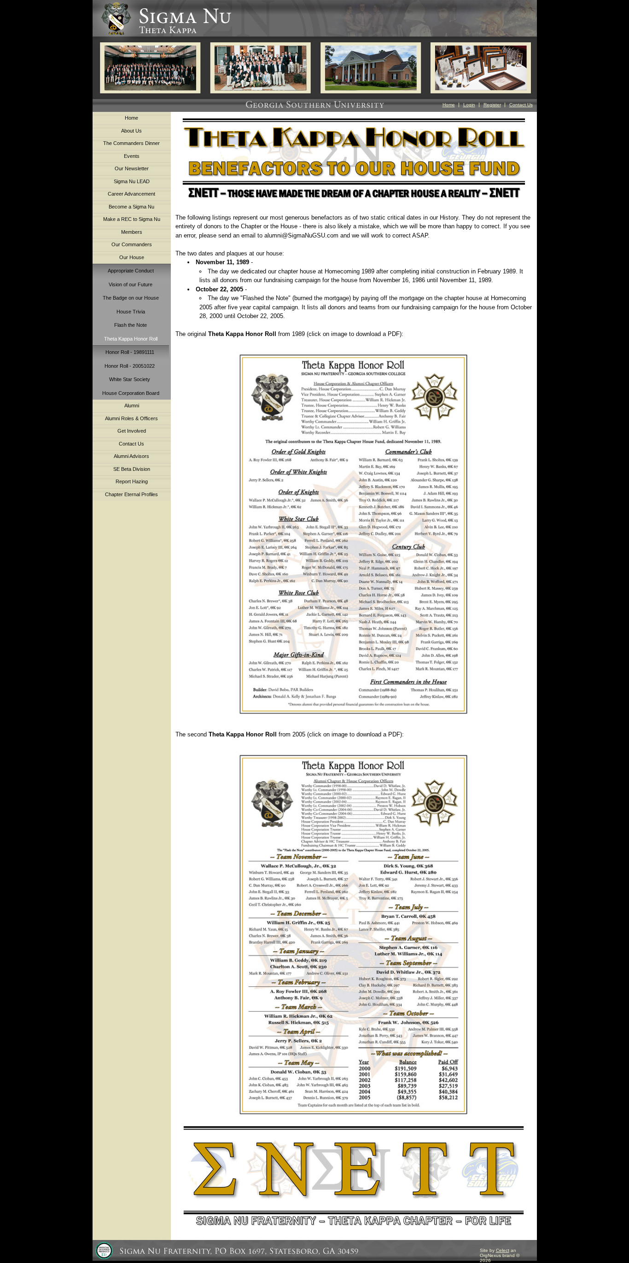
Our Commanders (131, 244)
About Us (131, 130)
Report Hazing (132, 481)
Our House (131, 257)
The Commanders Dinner (131, 143)
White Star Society (129, 379)
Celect (502, 1250)
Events (132, 156)
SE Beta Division (131, 469)
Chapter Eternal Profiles (131, 494)
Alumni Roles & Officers (131, 418)
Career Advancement (131, 194)
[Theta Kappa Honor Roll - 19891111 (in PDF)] (353, 534)
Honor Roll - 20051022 (130, 366)
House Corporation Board (130, 393)
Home (449, 104)
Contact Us (521, 104)
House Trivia (130, 311)
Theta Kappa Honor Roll (130, 339)
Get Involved (131, 431)
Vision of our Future (130, 284)
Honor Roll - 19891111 (129, 352)
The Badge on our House (131, 298)
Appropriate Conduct (131, 270)
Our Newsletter (132, 168)
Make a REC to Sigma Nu (131, 219)
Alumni (131, 405)
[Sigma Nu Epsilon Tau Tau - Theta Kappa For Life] (353, 1177)
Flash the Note (130, 325)
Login (469, 104)
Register (492, 104)
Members (131, 232)
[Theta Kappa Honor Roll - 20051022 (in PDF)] (353, 1119)
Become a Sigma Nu (131, 206)
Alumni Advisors (131, 456)
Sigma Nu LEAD (132, 181)
